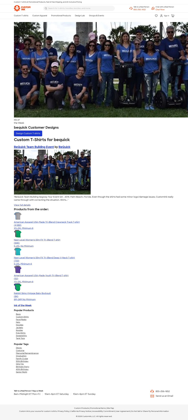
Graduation (21, 356)
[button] (165, 9)
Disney (19, 348)
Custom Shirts (22, 317)
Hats (18, 322)
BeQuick (64, 147)
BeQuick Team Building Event (34, 147)
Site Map (110, 408)
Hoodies (19, 325)
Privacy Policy (63, 411)
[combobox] (79, 8)
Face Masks (21, 319)
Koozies (19, 330)
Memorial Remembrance (27, 353)
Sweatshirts (21, 336)
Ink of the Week (23, 305)
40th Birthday (22, 369)
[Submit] (46, 8)
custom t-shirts (50, 411)
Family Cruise (22, 358)
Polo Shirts (20, 333)
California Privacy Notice (80, 411)
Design (28, 133)
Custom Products (81, 408)
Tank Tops (20, 338)
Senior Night (21, 372)
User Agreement (123, 411)
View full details (22, 205)
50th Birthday (22, 361)
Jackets (19, 327)
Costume (20, 350)
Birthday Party (22, 367)
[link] (22, 8)
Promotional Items (98, 408)
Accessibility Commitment (103, 411)
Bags (18, 314)
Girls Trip (20, 364)
